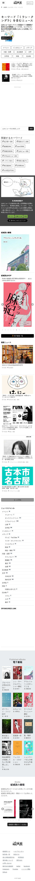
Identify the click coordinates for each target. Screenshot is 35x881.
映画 (7, 547)
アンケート (9, 515)
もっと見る (17, 500)
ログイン (29, 3)
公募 (7, 524)
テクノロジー (10, 557)
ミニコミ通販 (25, 869)
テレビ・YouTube (12, 537)
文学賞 (6, 56)
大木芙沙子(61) (9, 170)
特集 (17, 56)
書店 (7, 563)
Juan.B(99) (20, 146)
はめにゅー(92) (23, 151)
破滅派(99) (7, 146)
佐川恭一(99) (8, 141)
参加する (16, 854)
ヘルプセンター (18, 851)
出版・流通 (7, 52)
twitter (18, 866)
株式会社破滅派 (8, 866)
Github (5, 872)
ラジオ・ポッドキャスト (14, 541)
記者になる (19, 216)
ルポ (7, 599)
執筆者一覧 (6, 854)
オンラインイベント (13, 518)
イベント (6, 48)
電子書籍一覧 (18, 336)
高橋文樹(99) (8, 151)
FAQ (25, 216)
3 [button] (8, 330)
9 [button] (25, 330)
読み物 (28, 56)
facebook (27, 866)
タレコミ (11, 216)
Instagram (6, 869)
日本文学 (9, 576)
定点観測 (20, 52)
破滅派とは (6, 851)
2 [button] (5, 330)
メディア (29, 48)
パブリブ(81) (8, 161)
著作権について (8, 860)
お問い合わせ (7, 863)
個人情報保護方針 (9, 857)
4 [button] (11, 330)
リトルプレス (10, 544)
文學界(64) (20, 166)
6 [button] (16, 330)
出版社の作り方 (11, 589)
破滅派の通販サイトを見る (18, 824)
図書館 (8, 560)
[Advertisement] (17, 105)
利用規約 (21, 857)
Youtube (15, 869)
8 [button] (22, 330)
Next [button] (32, 304)
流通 (7, 566)
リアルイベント (11, 521)
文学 (29, 52)
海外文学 (9, 579)
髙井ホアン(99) (23, 141)
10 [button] (28, 330)
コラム (8, 596)
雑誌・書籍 (10, 550)
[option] (17, 304)
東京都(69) (7, 166)
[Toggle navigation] (3, 2)
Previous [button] (2, 304)
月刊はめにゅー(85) (10, 156)
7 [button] (19, 330)
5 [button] (14, 330)
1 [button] (2, 330)
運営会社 (19, 860)
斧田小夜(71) (22, 161)
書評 (7, 602)
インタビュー (17, 48)
